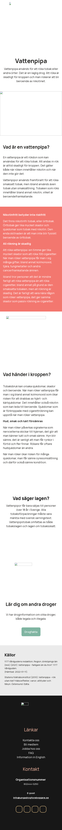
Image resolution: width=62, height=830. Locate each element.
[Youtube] (43, 809)
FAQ (31, 753)
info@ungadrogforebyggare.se (31, 797)
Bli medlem (31, 744)
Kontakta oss (31, 740)
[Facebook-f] (19, 809)
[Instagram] (27, 809)
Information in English (31, 757)
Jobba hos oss (31, 748)
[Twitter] (35, 809)
